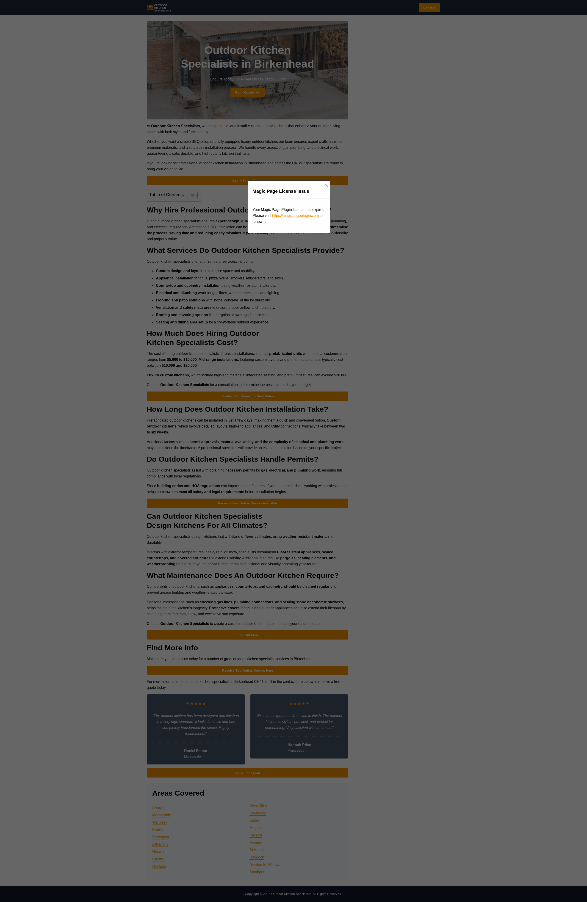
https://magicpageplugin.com (295, 216)
